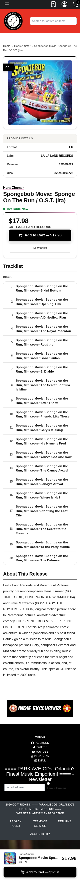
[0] (76, 5)
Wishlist (42, 247)
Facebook (41, 742)
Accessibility (40, 834)
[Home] (13, 20)
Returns (64, 821)
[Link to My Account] (65, 5)
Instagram (41, 756)
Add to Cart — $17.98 (43, 235)
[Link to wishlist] (53, 5)
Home (6, 46)
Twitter (41, 747)
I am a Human (56, 788)
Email (41, 760)
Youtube (41, 751)
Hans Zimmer (22, 46)
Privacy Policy (15, 823)
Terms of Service (40, 823)
